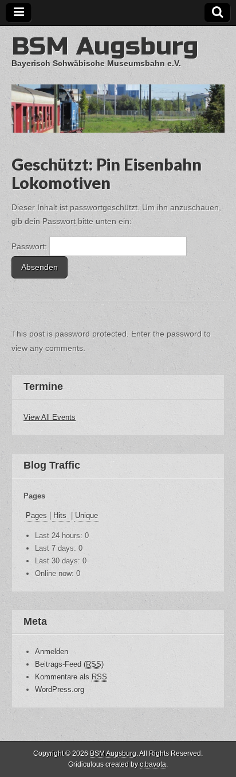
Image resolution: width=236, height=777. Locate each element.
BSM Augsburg (104, 46)
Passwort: (30, 246)
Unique (86, 515)
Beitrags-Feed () (69, 664)
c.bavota (153, 764)
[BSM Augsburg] (118, 79)
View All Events (49, 417)
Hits (61, 515)
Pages (36, 515)
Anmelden (51, 651)
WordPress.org (59, 689)
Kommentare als (71, 676)
